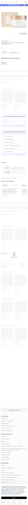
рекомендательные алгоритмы (16, 490)
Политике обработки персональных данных (10, 494)
